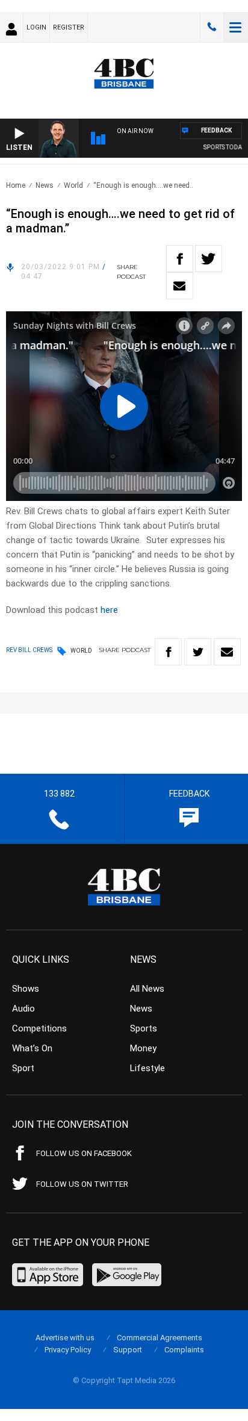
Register (68, 27)
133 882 (211, 27)
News (45, 185)
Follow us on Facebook (84, 1153)
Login (36, 27)
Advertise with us (65, 1337)
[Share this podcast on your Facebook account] (179, 258)
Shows (25, 988)
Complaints (184, 1349)
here (109, 610)
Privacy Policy (68, 1349)
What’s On (32, 1048)
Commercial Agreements (159, 1337)
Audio (23, 1008)
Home (15, 185)
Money (143, 1048)
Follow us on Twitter (82, 1184)
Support (127, 1349)
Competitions (39, 1028)
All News (147, 988)
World (73, 185)
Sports (143, 1028)
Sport (23, 1068)
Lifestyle (147, 1068)
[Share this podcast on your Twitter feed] (208, 258)
